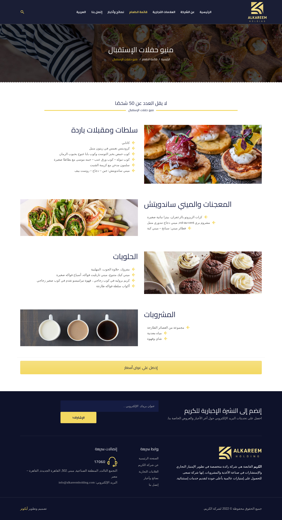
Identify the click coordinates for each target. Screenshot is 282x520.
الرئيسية (165, 59)
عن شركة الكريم (148, 465)
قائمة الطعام (149, 59)
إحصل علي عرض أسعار (141, 367)
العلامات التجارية (149, 471)
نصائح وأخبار (151, 478)
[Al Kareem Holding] (257, 12)
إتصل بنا (154, 484)
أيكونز (24, 508)
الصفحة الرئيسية (149, 458)
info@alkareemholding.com (77, 482)
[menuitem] (205, 12)
